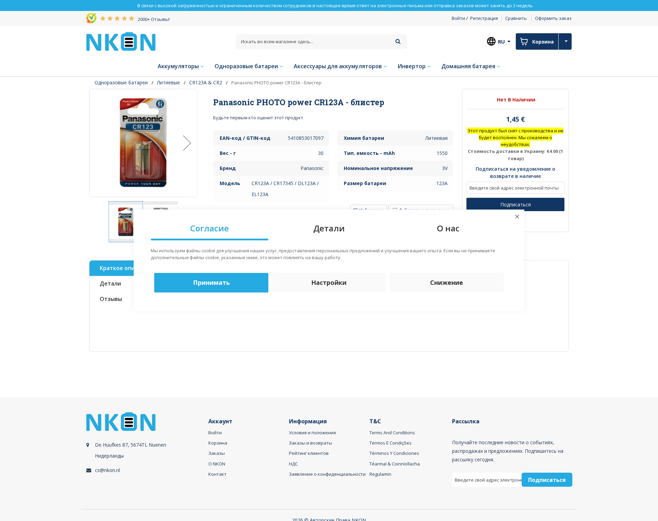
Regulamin (380, 474)
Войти (458, 18)
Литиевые (168, 82)
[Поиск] (398, 41)
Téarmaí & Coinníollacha (394, 464)
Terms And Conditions (392, 432)
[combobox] (321, 41)
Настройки (328, 283)
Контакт (217, 474)
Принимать (211, 283)
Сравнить (516, 18)
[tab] (333, 102)
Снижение (446, 283)
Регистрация (484, 18)
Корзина (217, 443)
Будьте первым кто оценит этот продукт (258, 117)
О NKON (216, 464)
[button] (187, 143)
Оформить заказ (553, 18)
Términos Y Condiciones (394, 453)
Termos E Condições (390, 443)
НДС (293, 464)
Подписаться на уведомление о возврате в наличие (515, 173)
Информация (308, 421)
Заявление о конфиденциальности (327, 474)
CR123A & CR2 (205, 82)
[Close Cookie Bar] (517, 216)
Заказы (216, 453)
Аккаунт (220, 421)
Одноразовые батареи (121, 82)
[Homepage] (121, 41)
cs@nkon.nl (107, 470)
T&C (375, 421)
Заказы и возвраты (310, 443)
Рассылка (465, 421)
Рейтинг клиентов (309, 453)
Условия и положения (312, 432)
